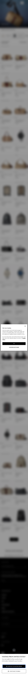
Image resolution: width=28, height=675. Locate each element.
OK (14, 343)
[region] (14, 337)
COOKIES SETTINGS (14, 347)
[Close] (14, 650)
